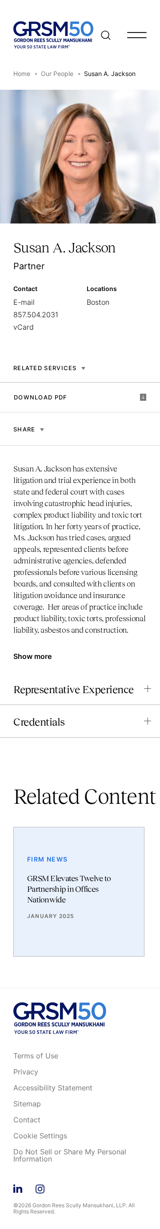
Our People (57, 73)
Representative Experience (73, 689)
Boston (98, 302)
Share (24, 429)
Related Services (45, 367)
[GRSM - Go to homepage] (53, 34)
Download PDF (41, 397)
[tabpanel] (80, 554)
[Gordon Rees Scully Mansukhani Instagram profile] (40, 1187)
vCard (23, 327)
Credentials (39, 722)
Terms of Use (35, 1056)
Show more (32, 656)
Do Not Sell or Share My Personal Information (69, 1155)
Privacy (25, 1072)
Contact (26, 1120)
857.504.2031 (35, 314)
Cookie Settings (40, 1136)
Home (21, 73)
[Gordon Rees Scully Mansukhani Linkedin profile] (17, 1187)
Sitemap (27, 1104)
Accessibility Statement (52, 1088)
